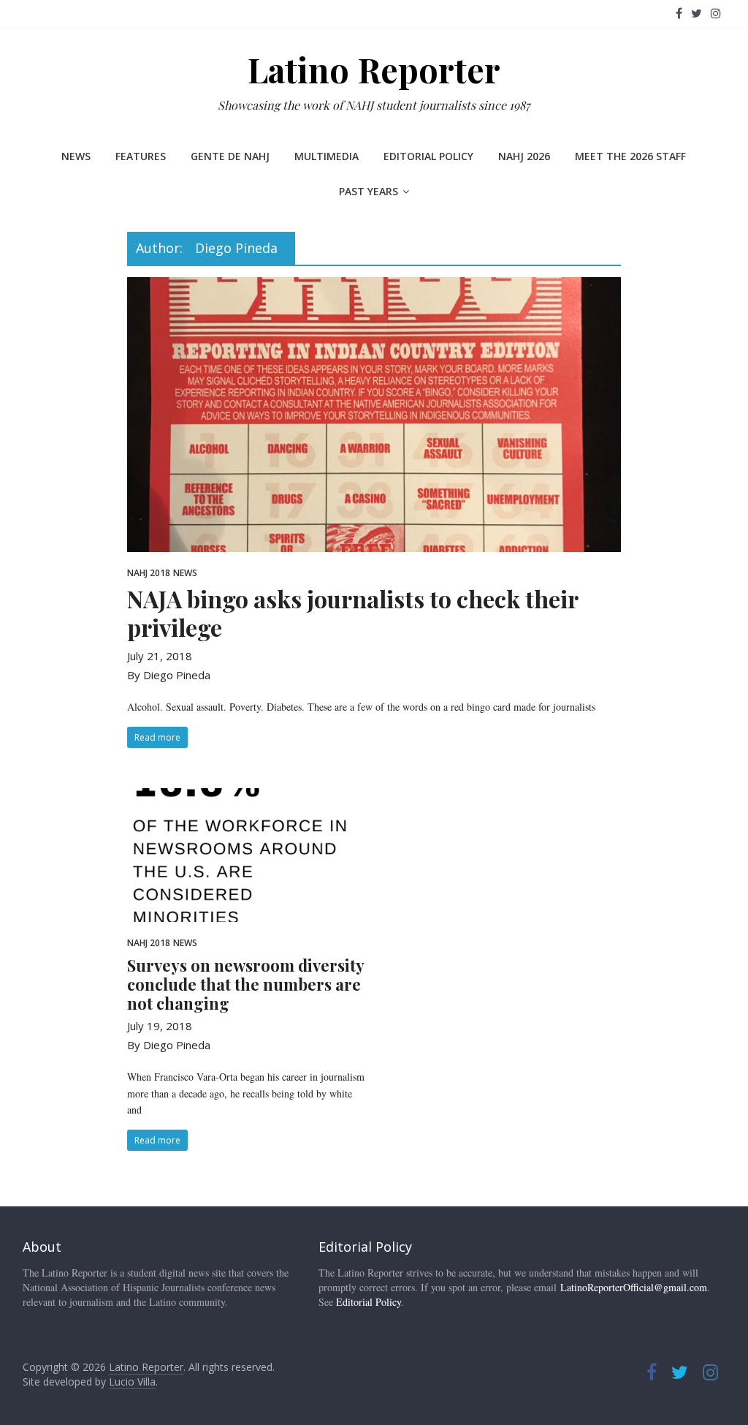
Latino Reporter (374, 69)
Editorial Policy (428, 156)
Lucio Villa (132, 1381)
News (76, 156)
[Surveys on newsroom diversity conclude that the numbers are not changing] (247, 797)
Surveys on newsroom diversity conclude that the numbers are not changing (245, 984)
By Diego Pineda (168, 675)
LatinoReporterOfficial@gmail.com (633, 1287)
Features (140, 156)
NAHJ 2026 (524, 156)
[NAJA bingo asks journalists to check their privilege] (373, 286)
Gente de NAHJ (230, 156)
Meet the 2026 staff (630, 156)
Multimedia (326, 156)
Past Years (368, 191)
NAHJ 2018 (148, 573)
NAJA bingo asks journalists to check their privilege (352, 612)
